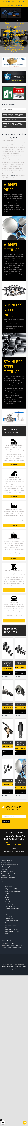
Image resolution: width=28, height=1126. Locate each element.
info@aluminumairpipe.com (14, 945)
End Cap (7, 895)
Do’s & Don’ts (6, 862)
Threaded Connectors (11, 929)
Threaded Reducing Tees (12, 931)
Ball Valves (7, 743)
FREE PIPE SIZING (10, 119)
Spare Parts (8, 923)
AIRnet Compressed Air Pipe (20, 782)
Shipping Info (6, 875)
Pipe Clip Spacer (8, 781)
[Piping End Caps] (7, 691)
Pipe (6, 914)
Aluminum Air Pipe (7, 966)
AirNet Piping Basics (7, 871)
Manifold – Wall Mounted (12, 908)
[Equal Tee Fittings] (20, 649)
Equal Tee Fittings (20, 662)
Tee (6, 927)
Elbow (7, 893)
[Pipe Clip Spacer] (7, 769)
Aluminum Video (7, 860)
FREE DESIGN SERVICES (13, 115)
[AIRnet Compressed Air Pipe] (20, 769)
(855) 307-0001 (10, 943)
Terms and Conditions (8, 877)
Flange (7, 899)
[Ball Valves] (7, 729)
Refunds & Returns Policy (9, 873)
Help (3, 880)
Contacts (4, 869)
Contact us (12, 175)
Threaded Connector (20, 743)
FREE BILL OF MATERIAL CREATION (13, 125)
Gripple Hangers (9, 904)
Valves (7, 936)
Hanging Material (10, 906)
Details (11, 673)
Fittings (7, 897)
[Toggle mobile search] (23, 12)
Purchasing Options (7, 867)
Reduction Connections (11, 921)
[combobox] (14, 109)
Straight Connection (11, 925)
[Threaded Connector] (20, 729)
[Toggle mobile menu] (26, 12)
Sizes (5, 672)
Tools (6, 933)
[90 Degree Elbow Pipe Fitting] (7, 649)
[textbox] (14, 109)
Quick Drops (20, 704)
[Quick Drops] (20, 691)
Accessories (8, 887)
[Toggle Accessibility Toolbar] (25, 1123)
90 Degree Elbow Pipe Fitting (7, 663)
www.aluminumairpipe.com (13, 948)
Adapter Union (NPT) (11, 889)
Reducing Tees (9, 918)
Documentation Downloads (10, 865)
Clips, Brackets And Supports (13, 891)
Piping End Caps (8, 704)
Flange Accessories (10, 902)
